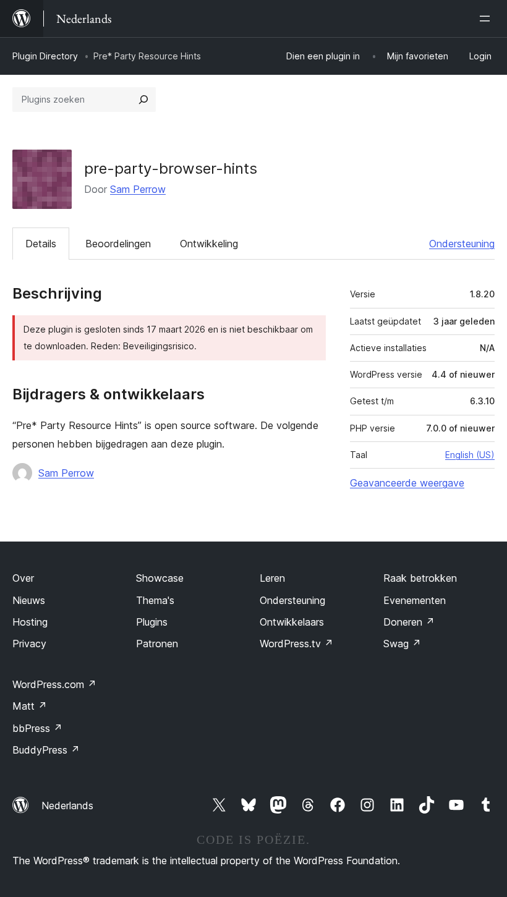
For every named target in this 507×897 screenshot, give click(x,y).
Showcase (160, 578)
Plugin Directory (45, 56)
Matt (29, 706)
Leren (272, 578)
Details (40, 243)
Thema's (155, 600)
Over (23, 578)
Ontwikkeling (209, 243)
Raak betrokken (420, 578)
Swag (402, 643)
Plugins (152, 622)
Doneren (409, 622)
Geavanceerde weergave (407, 483)
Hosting (30, 622)
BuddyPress (46, 750)
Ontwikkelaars (292, 622)
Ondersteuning (462, 243)
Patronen (157, 643)
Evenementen (414, 600)
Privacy (29, 643)
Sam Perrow (138, 189)
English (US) (470, 454)
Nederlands (67, 805)
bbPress (37, 728)
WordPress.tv (296, 643)
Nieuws (28, 600)
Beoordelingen (118, 243)
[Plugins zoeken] (143, 99)
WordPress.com (54, 684)
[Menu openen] (487, 18)
